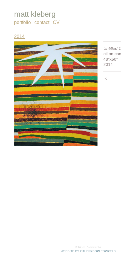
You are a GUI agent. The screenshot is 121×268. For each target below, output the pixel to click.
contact (41, 22)
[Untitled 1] (56, 93)
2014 (19, 36)
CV (56, 22)
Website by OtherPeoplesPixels (88, 251)
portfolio (22, 22)
